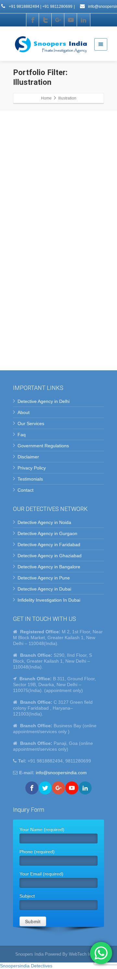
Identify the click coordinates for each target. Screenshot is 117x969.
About (24, 412)
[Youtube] (70, 19)
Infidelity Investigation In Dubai (49, 600)
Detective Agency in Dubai (44, 589)
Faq (22, 434)
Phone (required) (37, 851)
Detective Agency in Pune (44, 577)
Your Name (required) (42, 829)
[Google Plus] (58, 19)
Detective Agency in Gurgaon (47, 533)
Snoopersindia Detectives (26, 965)
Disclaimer (28, 456)
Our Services (31, 423)
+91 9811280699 (57, 6)
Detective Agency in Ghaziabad (50, 555)
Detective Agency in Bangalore (49, 566)
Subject (27, 896)
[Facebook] (32, 19)
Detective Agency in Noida (44, 522)
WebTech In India (85, 954)
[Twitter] (45, 19)
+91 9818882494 (23, 6)
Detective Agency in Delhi (44, 401)
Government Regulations (43, 445)
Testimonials (30, 479)
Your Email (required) (41, 873)
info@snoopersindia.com (61, 772)
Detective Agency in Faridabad (49, 544)
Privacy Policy (32, 467)
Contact (25, 490)
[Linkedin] (83, 19)
